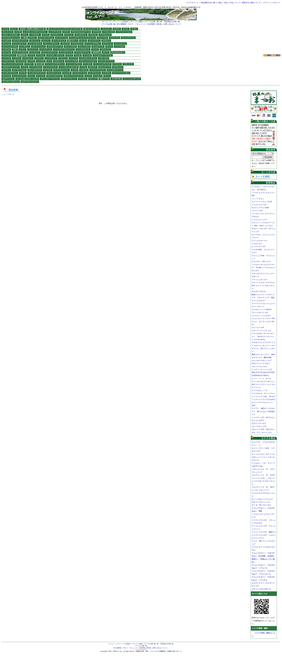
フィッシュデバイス (102, 64)
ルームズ (6, 76)
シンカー (97, 76)
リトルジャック (80, 73)
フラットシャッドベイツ (12, 64)
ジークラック (45, 49)
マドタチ (47, 70)
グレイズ (65, 43)
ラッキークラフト (10, 73)
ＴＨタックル (108, 32)
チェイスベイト (9, 55)
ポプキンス (117, 67)
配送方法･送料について (251, 3)
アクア (45, 35)
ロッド (14, 29)
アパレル (82, 79)
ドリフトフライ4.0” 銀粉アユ (264, 532)
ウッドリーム (61, 38)
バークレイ (27, 58)
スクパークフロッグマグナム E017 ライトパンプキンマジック (264, 286)
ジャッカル (119, 46)
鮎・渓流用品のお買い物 (170, 22)
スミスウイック (66, 52)
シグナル (6, 49)
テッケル (87, 55)
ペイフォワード (50, 67)
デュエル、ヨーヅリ (55, 55)
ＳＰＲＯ (96, 32)
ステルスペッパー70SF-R (261, 310)
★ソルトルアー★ (91, 29)
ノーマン (16, 58)
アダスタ (92, 35)
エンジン (45, 41)
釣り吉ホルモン (117, 52)
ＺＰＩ (24, 35)
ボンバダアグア (35, 70)
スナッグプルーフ (49, 52)
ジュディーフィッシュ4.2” (262, 369)
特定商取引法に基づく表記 (211, 3)
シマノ (22, 49)
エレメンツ (34, 41)
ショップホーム (8, 94)
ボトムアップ (104, 67)
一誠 (23, 38)
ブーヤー (28, 64)
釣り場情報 (121, 24)
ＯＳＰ (66, 32)
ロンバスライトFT (259, 426)
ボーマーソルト (19, 70)
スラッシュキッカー (260, 280)
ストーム (6, 52)
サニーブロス (84, 46)
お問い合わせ (168, 24)
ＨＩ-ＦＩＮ (7, 32)
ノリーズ (6, 58)
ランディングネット (11, 82)
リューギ (66, 73)
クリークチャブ (19, 43)
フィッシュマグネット (55, 64)
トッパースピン (258, 199)
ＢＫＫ (125, 29)
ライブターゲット (115, 70)
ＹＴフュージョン (124, 32)
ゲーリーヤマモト (93, 43)
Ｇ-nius (134, 29)
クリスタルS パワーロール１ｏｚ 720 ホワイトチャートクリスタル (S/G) (263, 336)
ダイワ (105, 52)
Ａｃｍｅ (107, 29)
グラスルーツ (77, 43)
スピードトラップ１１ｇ (262, 331)
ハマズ (31, 61)
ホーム (105, 22)
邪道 (15, 49)
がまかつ (106, 41)
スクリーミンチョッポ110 (262, 202)
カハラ (83, 41)
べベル (83, 67)
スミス (95, 49)
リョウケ (106, 73)
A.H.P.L (117, 29)
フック (88, 76)
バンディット (8, 61)
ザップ (109, 46)
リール (5, 29)
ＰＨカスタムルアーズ (81, 32)
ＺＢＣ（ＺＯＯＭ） (11, 35)
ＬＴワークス (55, 32)
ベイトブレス (35, 67)
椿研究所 (21, 55)
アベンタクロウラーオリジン (264, 382)
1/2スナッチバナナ (259, 423)
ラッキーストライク (37, 73)
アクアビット (57, 35)
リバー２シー (94, 73)
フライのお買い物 (108, 24)
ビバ (49, 61)
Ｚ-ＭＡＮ (36, 35)
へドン (24, 67)
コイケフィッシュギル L (261, 316)
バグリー (38, 58)
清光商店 (96, 52)
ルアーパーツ (8, 79)
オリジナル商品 (136, 22)
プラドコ (117, 64)
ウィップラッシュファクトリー (82, 38)
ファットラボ (71, 61)
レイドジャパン (19, 76)
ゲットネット (120, 43)
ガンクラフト (94, 41)
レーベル (40, 76)
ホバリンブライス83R (260, 208)
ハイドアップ (51, 58)
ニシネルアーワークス (102, 55)
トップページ (114, 22)
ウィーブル (102, 38)
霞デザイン (72, 41)
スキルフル (105, 49)
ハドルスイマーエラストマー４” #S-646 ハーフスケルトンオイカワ (264, 268)
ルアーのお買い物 (152, 22)
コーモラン (24, 46)
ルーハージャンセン (121, 73)
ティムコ (40, 55)
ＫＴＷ (18, 32)
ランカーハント (54, 73)
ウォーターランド (46, 38)
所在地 (159, 24)
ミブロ (74, 70)
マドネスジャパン (61, 70)
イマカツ (32, 38)
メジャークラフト (98, 70)
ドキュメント (140, 24)
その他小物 (116, 79)
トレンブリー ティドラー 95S (263, 318)
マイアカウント (192, 3)
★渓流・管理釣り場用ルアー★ (32, 29)
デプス (69, 55)
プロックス (128, 64)
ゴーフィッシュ (38, 46)
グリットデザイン (51, 43)
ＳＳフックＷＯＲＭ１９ (261, 589)
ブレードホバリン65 (260, 312)
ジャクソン (32, 49)
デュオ (77, 55)
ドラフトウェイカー (260, 205)
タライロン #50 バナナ (261, 262)
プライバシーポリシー (272, 3)
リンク (178, 24)
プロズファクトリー (11, 67)
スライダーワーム (82, 52)
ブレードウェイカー (260, 367)
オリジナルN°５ (258, 420)
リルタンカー (257, 244)
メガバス (83, 70)
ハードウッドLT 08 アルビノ (263, 417)
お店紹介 (125, 22)
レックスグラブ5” (259, 247)
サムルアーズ (98, 46)
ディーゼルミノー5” (260, 390)
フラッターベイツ (106, 61)
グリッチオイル (35, 43)
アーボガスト (81, 35)
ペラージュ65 (257, 211)
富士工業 (39, 64)
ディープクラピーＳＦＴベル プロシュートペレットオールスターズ (264, 457)
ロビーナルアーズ (54, 76)
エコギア (6, 41)
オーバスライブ (59, 41)
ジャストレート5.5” (259, 220)
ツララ (31, 55)
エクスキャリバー (20, 41)
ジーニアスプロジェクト (64, 49)
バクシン (63, 58)
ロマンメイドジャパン (73, 76)
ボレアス (92, 67)
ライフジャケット (69, 79)
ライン (107, 76)
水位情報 (151, 24)
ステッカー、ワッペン (50, 79)
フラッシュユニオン (88, 61)
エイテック (114, 38)
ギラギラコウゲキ (260, 291)
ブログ (130, 24)
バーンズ (73, 58)
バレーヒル (21, 61)
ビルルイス (58, 61)
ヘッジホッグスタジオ (68, 67)
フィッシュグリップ (132, 79)
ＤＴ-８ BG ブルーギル (261, 505)
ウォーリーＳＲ (259, 327)
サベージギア (70, 46)
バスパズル (103, 58)
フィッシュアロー (74, 64)
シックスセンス (83, 49)
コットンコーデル (10, 46)
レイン (31, 76)
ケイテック (107, 43)
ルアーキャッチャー (30, 82)
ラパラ (22, 73)
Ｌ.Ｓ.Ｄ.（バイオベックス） (35, 32)
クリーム (6, 43)
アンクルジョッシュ (11, 38)
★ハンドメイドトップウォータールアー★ (64, 29)
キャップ (92, 79)
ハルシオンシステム (88, 58)
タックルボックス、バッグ (27, 79)
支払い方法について (232, 3)
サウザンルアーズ (55, 46)
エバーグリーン (128, 38)
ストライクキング (20, 52)
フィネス (87, 64)
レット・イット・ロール (261, 378)
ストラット (34, 52)
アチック (68, 35)
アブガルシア (105, 35)
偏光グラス (104, 79)
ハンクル (40, 61)
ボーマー (6, 70)
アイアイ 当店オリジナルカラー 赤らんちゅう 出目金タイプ (263, 411)
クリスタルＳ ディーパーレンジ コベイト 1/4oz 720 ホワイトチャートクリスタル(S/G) (263, 396)
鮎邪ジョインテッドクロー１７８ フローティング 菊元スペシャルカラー (263, 298)
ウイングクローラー (260, 241)
